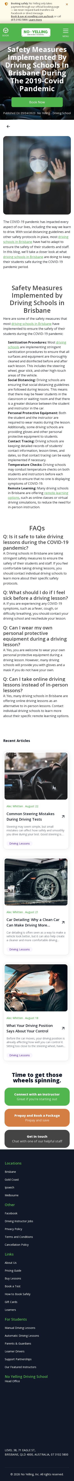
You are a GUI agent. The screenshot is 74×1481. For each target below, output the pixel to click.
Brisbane (10, 1172)
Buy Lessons (13, 1278)
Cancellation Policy (17, 1244)
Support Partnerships (18, 1359)
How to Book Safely (17, 1294)
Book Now (37, 102)
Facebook (11, 1213)
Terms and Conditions (19, 1237)
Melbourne (12, 1195)
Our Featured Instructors (20, 1367)
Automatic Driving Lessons (22, 1335)
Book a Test (13, 1286)
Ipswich (9, 1187)
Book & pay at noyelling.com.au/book (32, 16)
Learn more (35, 19)
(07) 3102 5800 (19, 19)
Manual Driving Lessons (20, 1328)
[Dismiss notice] (67, 4)
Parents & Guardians (18, 1343)
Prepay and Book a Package (37, 1117)
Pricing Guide (13, 1270)
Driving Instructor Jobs (19, 1221)
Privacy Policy (13, 1229)
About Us (11, 1263)
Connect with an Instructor (37, 1096)
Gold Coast (12, 1179)
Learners (10, 1310)
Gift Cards (11, 1302)
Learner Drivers (14, 1351)
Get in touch (37, 1138)
